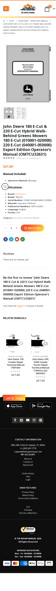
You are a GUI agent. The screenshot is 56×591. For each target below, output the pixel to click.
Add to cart (34, 228)
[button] (6, 8)
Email (16, 239)
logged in (21, 305)
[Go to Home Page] (4, 20)
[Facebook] (15, 420)
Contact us (28, 462)
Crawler (11, 356)
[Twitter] (21, 420)
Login (28, 479)
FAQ (28, 476)
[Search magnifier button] (5, 186)
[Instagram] (34, 420)
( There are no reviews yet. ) (28, 158)
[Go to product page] (15, 343)
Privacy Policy (28, 492)
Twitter (11, 239)
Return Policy (28, 495)
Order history (28, 473)
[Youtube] (28, 420)
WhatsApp (22, 239)
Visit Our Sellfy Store (28, 513)
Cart (28, 507)
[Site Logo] (28, 9)
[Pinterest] (41, 420)
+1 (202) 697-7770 (28, 448)
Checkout (28, 510)
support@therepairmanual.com (28, 452)
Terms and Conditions (28, 498)
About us (28, 458)
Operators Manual (31, 218)
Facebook (5, 239)
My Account (28, 465)
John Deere (20, 194)
